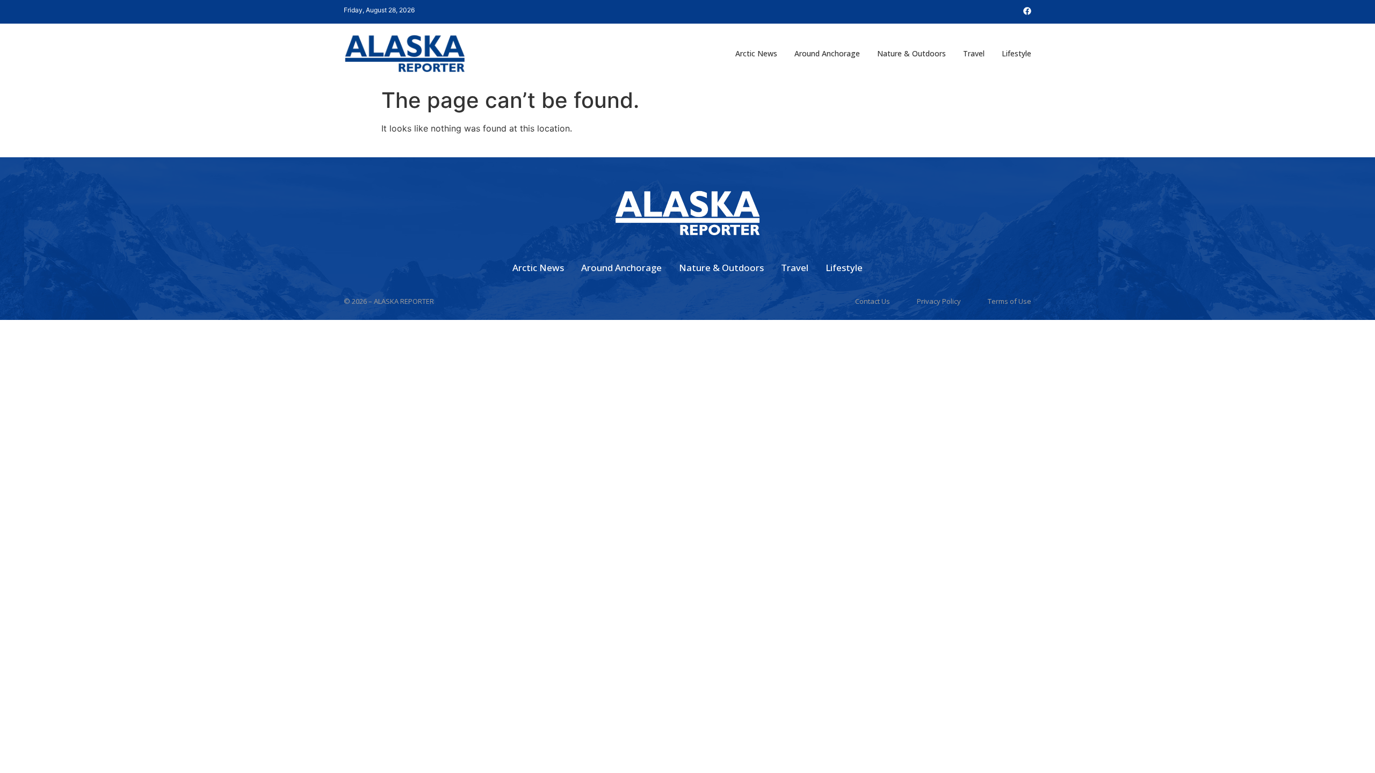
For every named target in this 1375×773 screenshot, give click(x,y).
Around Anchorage (827, 53)
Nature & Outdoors (911, 53)
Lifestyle (1016, 53)
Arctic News (756, 53)
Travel (974, 53)
